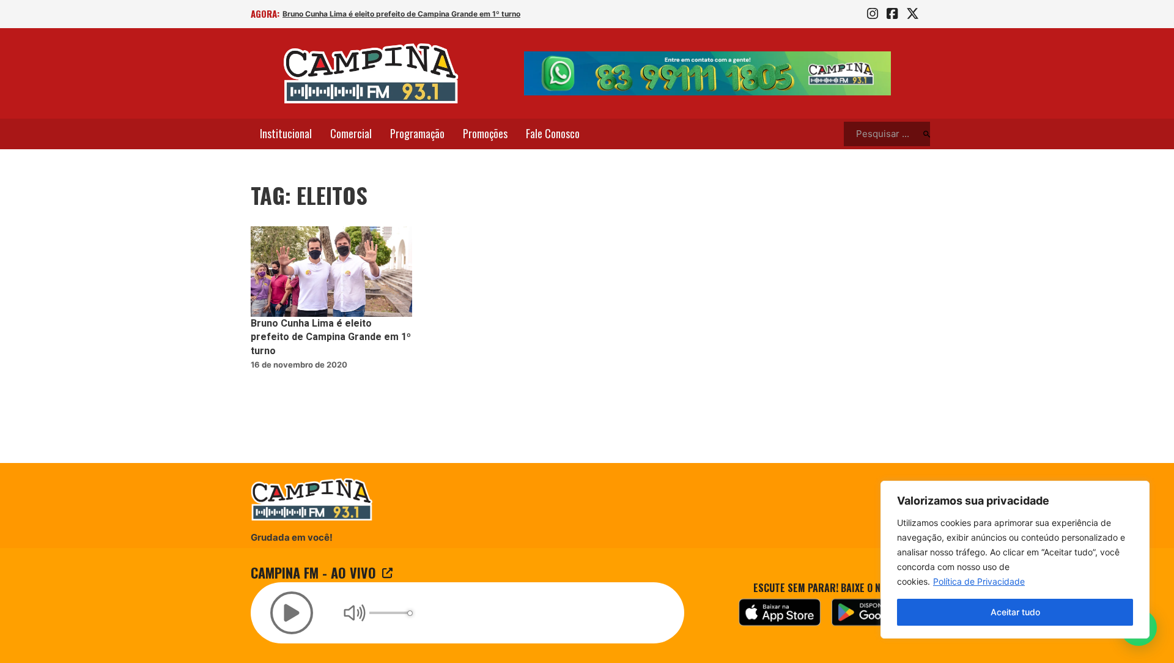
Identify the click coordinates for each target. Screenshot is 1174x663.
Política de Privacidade (979, 581)
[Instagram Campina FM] (872, 14)
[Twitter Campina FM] (912, 14)
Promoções (485, 133)
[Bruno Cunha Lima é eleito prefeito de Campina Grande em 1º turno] (331, 271)
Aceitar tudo (1015, 612)
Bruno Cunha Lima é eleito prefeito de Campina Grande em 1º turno (401, 13)
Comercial (351, 133)
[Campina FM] (371, 73)
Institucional (286, 133)
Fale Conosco (553, 133)
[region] (1015, 560)
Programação (417, 133)
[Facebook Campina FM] (892, 14)
